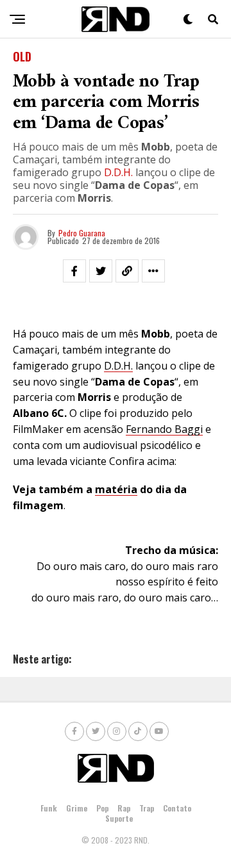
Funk (48, 808)
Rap (123, 808)
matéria (116, 489)
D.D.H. (118, 172)
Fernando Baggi (164, 429)
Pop (102, 808)
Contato (177, 808)
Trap (146, 808)
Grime (76, 808)
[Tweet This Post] (100, 270)
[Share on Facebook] (74, 270)
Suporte (119, 818)
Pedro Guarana (81, 232)
